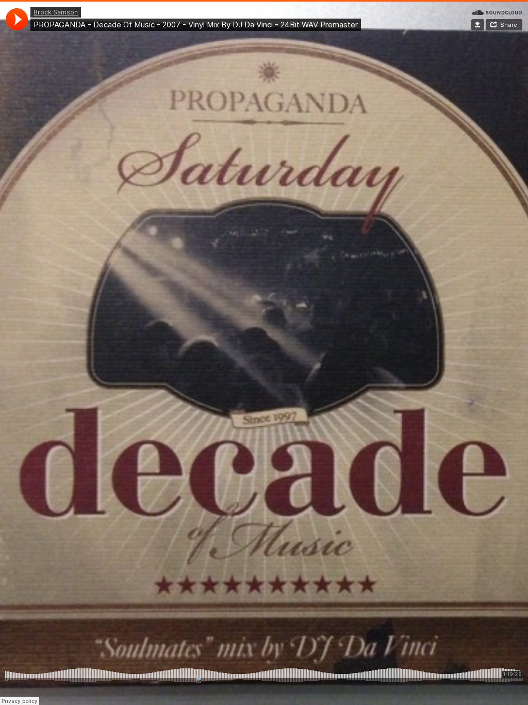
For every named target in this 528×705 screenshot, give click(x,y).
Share (508, 24)
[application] (17, 19)
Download (477, 24)
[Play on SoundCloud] (497, 12)
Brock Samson (56, 12)
